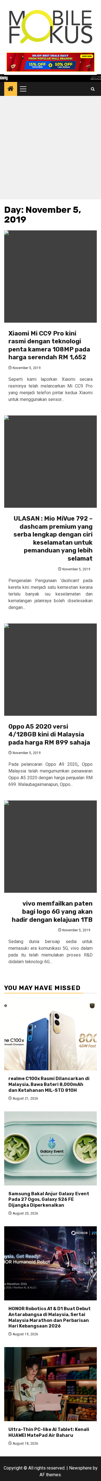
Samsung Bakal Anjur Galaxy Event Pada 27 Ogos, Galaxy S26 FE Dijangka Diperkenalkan (48, 1199)
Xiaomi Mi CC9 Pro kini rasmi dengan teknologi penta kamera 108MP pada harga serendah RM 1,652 (49, 345)
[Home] (11, 89)
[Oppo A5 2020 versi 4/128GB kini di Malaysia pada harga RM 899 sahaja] (50, 669)
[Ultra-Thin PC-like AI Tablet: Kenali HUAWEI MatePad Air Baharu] (50, 1384)
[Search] (92, 89)
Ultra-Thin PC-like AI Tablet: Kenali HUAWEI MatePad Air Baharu (48, 1432)
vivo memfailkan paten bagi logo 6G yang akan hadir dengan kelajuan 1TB (52, 911)
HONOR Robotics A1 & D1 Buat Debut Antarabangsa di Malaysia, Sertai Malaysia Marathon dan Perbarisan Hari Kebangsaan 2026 (49, 1317)
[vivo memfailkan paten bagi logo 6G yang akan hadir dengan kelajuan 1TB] (50, 846)
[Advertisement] (50, 149)
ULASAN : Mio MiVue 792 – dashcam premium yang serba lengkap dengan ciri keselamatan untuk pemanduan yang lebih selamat (53, 538)
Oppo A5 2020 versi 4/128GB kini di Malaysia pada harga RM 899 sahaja (49, 734)
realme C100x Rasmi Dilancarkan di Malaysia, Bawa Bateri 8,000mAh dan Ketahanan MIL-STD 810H (48, 1084)
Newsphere (80, 1468)
